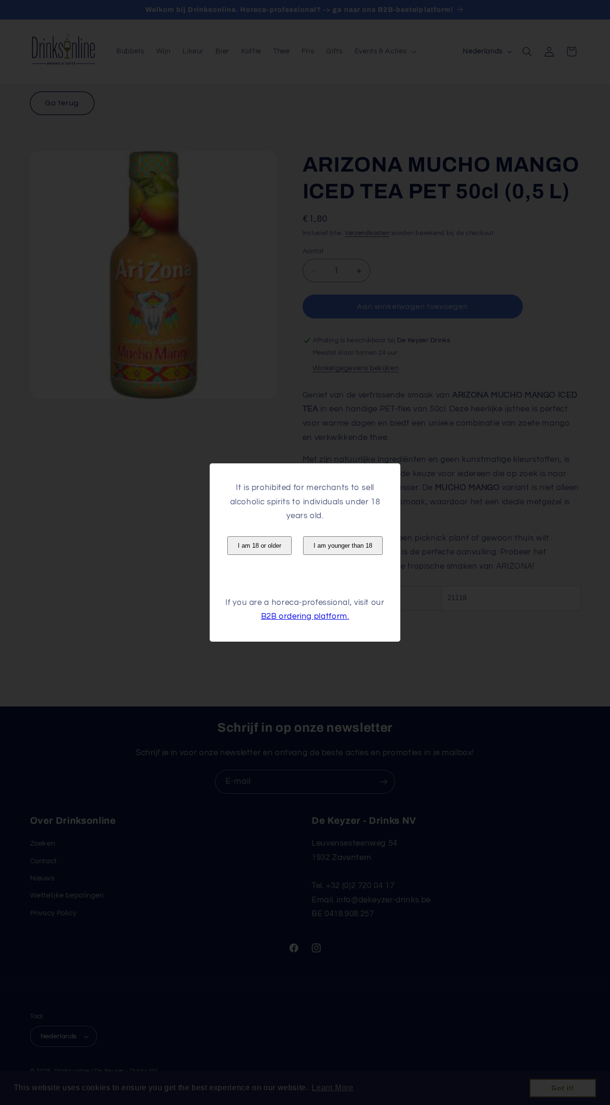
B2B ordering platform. (305, 616)
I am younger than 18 (343, 545)
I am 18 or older (259, 545)
